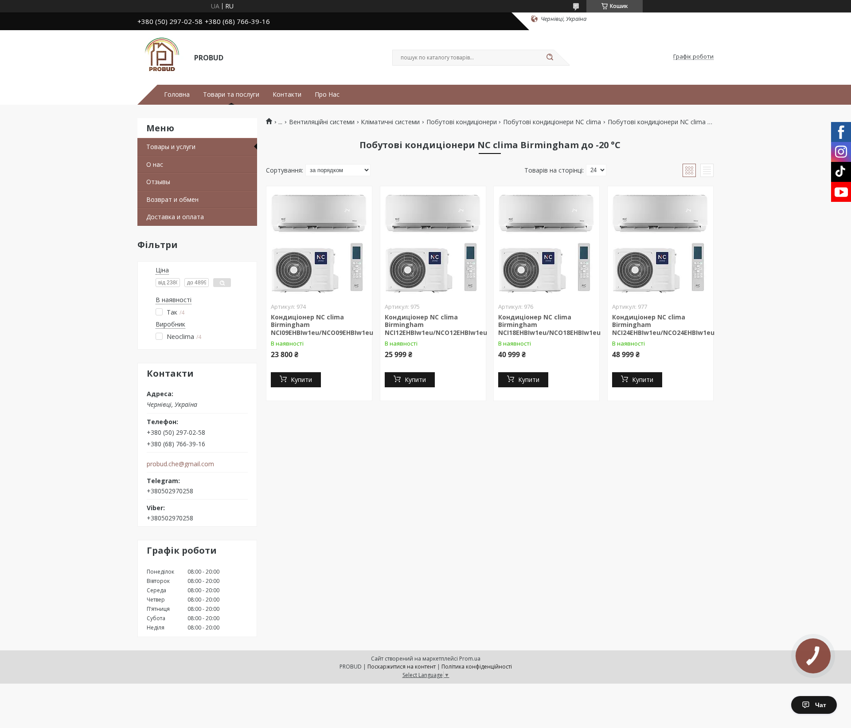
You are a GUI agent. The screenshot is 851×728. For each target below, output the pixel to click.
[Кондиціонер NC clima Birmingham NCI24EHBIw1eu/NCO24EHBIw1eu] (660, 241)
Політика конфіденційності (476, 666)
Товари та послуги (231, 94)
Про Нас (327, 94)
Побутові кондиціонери (461, 122)
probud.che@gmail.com (180, 464)
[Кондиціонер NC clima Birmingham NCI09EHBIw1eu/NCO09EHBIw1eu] (319, 241)
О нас (154, 164)
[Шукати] (549, 58)
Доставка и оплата (175, 216)
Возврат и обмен (172, 199)
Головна (177, 94)
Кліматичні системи (390, 122)
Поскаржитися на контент (401, 666)
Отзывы (158, 181)
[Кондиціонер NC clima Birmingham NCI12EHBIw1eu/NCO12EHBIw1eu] (433, 241)
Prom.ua (469, 658)
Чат (820, 704)
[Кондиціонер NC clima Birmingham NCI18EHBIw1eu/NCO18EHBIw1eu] (546, 241)
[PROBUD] (161, 57)
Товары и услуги (170, 146)
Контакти (287, 94)
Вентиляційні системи (322, 122)
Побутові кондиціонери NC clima (552, 122)
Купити (301, 379)
